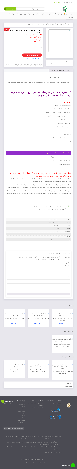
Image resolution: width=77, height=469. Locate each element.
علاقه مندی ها (70, 17)
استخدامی (38, 14)
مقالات (17, 14)
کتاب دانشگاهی (66, 24)
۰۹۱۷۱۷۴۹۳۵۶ (9, 401)
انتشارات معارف (21, 415)
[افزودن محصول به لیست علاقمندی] (51, 62)
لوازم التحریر (23, 14)
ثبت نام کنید (56, 2)
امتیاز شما (66, 263)
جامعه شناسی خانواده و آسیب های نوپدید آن (60, 157)
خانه (72, 24)
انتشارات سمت (22, 404)
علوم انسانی (60, 24)
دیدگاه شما (67, 265)
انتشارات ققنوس (68, 386)
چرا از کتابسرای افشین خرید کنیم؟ (33, 58)
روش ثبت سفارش (57, 403)
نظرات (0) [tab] (52, 70)
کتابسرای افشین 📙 (68, 14)
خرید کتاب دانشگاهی (57, 14)
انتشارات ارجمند (21, 420)
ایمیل (68, 285)
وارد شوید (62, 2)
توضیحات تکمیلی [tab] (61, 70)
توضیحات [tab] (69, 70)
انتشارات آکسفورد (21, 422)
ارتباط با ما (11, 14)
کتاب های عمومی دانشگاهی (37, 407)
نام (69, 276)
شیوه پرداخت (58, 405)
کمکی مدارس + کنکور (47, 14)
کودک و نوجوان (31, 14)
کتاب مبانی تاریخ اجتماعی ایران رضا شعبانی (60, 160)
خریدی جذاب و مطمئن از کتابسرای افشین (13, 428)
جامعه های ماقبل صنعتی (64, 164)
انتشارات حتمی (22, 418)
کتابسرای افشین (69, 2)
